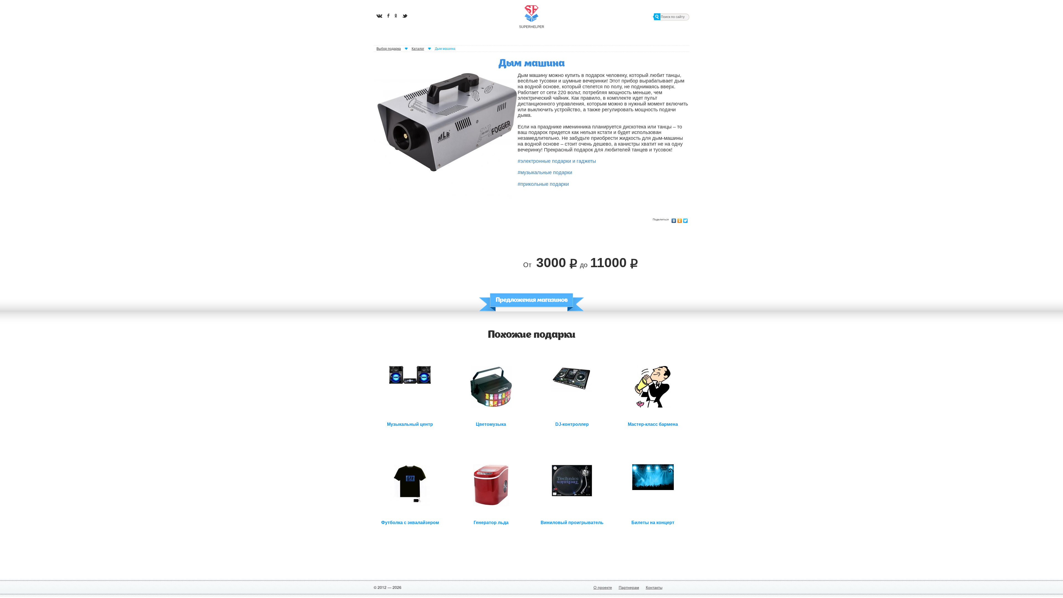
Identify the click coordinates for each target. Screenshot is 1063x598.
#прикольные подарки (543, 184)
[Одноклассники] (680, 219)
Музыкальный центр (410, 424)
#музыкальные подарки (545, 172)
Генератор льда (491, 522)
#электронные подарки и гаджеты (557, 161)
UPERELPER (531, 27)
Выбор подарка (388, 49)
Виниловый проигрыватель (572, 522)
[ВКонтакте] (674, 219)
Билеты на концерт (652, 522)
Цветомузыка (491, 424)
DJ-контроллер (572, 424)
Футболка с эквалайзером (410, 522)
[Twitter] (685, 219)
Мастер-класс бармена (653, 424)
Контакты (654, 587)
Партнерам (629, 587)
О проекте (603, 587)
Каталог (418, 49)
